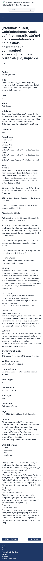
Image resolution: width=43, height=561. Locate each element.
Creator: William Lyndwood (13, 473)
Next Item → (35, 539)
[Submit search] (33, 10)
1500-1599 (6, 414)
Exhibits (4, 554)
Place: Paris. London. (11, 508)
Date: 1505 (7, 490)
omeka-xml (8, 455)
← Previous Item (10, 539)
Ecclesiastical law (30, 414)
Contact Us (5, 556)
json (5, 452)
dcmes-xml (8, 450)
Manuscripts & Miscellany (10, 552)
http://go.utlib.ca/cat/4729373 (12, 364)
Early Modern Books (9, 406)
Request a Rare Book (9, 558)
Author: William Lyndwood (12, 493)
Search (4, 546)
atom (6, 447)
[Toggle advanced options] (30, 9)
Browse (4, 548)
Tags (3, 550)
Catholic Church (17, 414)
